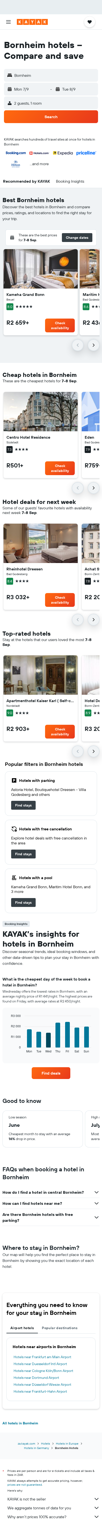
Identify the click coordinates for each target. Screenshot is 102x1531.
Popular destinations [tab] (59, 1328)
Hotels (45, 1443)
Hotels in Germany (36, 1448)
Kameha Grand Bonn (25, 294)
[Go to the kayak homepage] (32, 22)
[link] (23, 805)
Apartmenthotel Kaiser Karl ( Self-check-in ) (40, 700)
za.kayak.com (26, 1443)
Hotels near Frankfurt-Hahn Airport (40, 1391)
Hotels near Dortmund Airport (36, 1377)
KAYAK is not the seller (26, 1499)
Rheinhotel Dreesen (24, 568)
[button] (8, 21)
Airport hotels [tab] (22, 1328)
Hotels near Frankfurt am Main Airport (42, 1357)
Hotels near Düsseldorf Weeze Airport (42, 1384)
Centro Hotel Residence (28, 437)
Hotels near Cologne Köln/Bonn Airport (43, 1371)
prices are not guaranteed (24, 1484)
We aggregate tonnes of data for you (39, 1507)
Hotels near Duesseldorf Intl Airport (40, 1364)
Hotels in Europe (67, 1443)
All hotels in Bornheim (20, 1423)
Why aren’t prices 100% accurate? (36, 1516)
